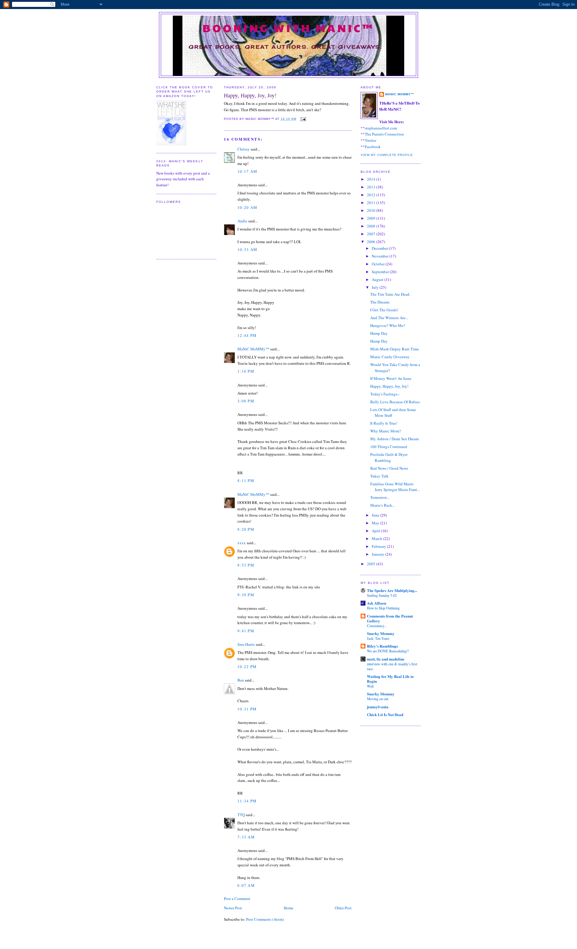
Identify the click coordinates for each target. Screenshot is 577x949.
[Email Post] (302, 119)
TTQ (241, 814)
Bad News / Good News (389, 468)
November (380, 256)
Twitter (370, 140)
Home (288, 908)
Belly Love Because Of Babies (395, 401)
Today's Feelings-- (385, 394)
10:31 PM (247, 709)
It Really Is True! (383, 423)
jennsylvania (378, 706)
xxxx (241, 542)
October (379, 264)
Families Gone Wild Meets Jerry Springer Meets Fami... (395, 487)
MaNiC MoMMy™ (253, 349)
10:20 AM (247, 207)
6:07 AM (246, 885)
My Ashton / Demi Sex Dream (394, 438)
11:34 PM (247, 801)
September (381, 271)
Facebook (373, 146)
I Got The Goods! (384, 310)
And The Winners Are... (389, 317)
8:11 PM (245, 480)
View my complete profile (387, 155)
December (380, 248)
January (378, 554)
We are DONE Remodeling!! (388, 650)
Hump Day (379, 333)
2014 (371, 179)
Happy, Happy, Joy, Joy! (250, 95)
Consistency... (377, 625)
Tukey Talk (379, 476)
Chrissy (243, 149)
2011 (371, 202)
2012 (371, 194)
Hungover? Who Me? (387, 325)
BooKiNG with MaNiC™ (289, 27)
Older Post (343, 908)
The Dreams (379, 302)
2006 (371, 241)
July (376, 287)
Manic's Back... (382, 505)
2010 (371, 210)
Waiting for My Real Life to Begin (390, 678)
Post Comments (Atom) (265, 919)
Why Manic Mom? (385, 431)
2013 (371, 187)
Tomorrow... (379, 497)
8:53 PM (245, 565)
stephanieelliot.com (381, 128)
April (376, 530)
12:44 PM (247, 335)
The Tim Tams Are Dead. (390, 294)
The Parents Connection (384, 134)
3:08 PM (245, 401)
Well (370, 686)
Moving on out (377, 698)
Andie (242, 221)
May (376, 523)
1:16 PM (245, 371)
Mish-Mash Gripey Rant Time (394, 349)
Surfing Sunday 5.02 (382, 595)
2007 (371, 233)
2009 (371, 218)
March (377, 538)
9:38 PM (245, 594)
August (378, 279)
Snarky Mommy (381, 633)
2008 (371, 226)
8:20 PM (245, 529)
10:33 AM (247, 249)
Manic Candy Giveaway (390, 356)
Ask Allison (376, 603)
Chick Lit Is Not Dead (385, 714)
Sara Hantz (246, 644)
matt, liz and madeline (386, 659)
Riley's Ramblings (382, 646)
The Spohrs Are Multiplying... (392, 590)
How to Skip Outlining (383, 608)
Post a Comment (237, 898)
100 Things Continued (388, 446)
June (376, 515)
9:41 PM (245, 630)
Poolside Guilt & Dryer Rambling (389, 457)
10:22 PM (247, 666)
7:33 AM (246, 837)
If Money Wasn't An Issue (390, 378)
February (379, 546)
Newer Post (233, 908)
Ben (240, 680)
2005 (371, 563)
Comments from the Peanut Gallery (390, 618)
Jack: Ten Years (378, 638)
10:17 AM (247, 171)
